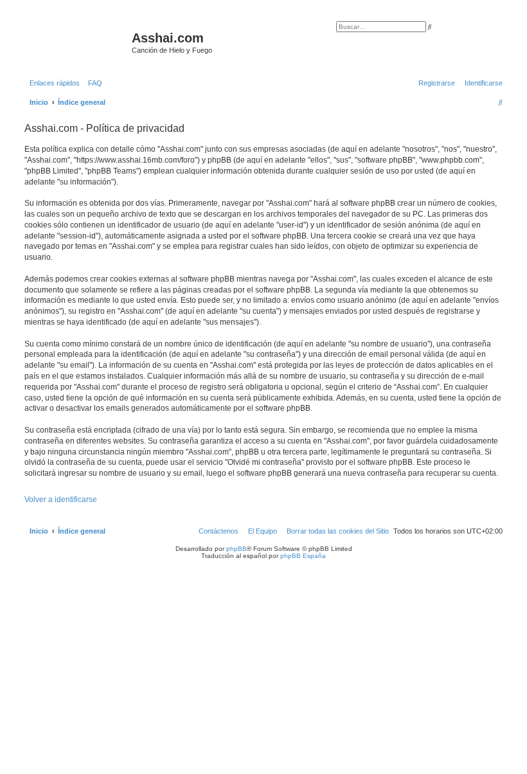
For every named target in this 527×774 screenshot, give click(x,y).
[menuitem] (92, 83)
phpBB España (303, 555)
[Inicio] (76, 41)
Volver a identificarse (60, 499)
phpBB (236, 548)
